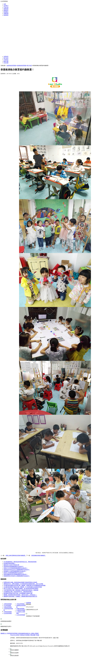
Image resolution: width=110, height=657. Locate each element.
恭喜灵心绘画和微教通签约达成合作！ (14, 572)
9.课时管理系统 (20, 608)
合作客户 (6, 5)
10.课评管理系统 (20, 610)
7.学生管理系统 (20, 604)
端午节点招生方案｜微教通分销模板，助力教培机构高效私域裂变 (21, 588)
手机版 (37, 635)
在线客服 (28, 602)
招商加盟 (6, 8)
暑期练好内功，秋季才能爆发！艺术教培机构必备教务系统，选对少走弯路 (23, 583)
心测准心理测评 (34, 633)
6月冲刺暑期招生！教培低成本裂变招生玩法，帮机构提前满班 (20, 561)
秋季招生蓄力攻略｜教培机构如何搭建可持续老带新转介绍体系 (20, 582)
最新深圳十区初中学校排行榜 (11, 565)
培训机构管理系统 (21, 65)
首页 (5, 4)
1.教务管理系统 (8, 604)
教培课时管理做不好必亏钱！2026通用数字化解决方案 (18, 593)
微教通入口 (4, 633)
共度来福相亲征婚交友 (24, 633)
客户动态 (6, 58)
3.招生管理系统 (8, 607)
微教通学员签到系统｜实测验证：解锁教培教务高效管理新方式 (20, 596)
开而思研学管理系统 (12, 633)
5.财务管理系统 (8, 611)
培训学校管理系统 (11, 65)
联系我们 (6, 12)
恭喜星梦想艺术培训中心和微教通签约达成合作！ (17, 576)
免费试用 (6, 13)
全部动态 (6, 56)
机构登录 (6, 15)
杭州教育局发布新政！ (10, 563)
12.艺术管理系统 (20, 615)
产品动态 (6, 59)
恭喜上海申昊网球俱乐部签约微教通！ (16, 555)
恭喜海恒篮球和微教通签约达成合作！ (14, 566)
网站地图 (32, 635)
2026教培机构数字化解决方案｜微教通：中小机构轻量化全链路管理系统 (23, 587)
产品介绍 (6, 7)
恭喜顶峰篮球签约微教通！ (38, 555)
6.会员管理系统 (8, 613)
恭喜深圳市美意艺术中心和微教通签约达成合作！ (17, 569)
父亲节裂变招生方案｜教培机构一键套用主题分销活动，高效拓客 (21, 590)
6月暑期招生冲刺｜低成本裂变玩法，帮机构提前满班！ (18, 591)
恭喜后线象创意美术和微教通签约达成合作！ (16, 574)
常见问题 (6, 62)
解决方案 (6, 61)
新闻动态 (6, 10)
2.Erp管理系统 (7, 605)
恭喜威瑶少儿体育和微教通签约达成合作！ (15, 571)
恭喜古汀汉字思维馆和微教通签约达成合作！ (16, 568)
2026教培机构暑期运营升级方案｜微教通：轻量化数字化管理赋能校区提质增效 (24, 585)
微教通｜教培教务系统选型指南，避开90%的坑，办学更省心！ (20, 594)
